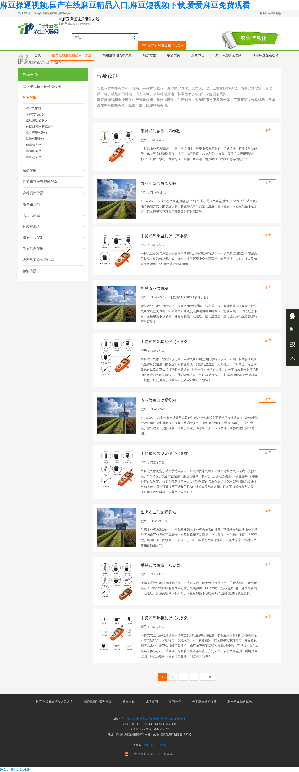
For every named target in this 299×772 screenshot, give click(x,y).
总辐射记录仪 (35, 138)
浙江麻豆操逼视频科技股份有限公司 (148, 718)
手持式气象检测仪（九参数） (166, 618)
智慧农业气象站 (154, 288)
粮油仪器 (30, 271)
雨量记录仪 (33, 157)
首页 (38, 55)
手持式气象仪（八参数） (162, 565)
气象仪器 (58, 62)
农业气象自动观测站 (158, 400)
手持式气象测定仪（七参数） (166, 453)
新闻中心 (197, 55)
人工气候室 (31, 215)
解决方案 (149, 55)
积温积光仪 (33, 145)
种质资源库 (31, 226)
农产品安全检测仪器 (38, 260)
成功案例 (173, 55)
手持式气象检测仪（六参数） (166, 341)
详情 (268, 130)
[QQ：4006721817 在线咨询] (292, 316)
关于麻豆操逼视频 (228, 55)
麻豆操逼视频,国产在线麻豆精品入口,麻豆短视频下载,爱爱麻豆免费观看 (125, 5)
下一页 (208, 677)
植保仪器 (30, 171)
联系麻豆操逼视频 (270, 13)
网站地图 (7, 770)
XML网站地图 (177, 718)
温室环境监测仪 (36, 132)
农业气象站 (33, 108)
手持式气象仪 (35, 114)
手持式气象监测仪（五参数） (166, 236)
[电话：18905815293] (292, 330)
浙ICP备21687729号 (155, 745)
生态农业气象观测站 (158, 512)
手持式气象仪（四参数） (162, 131)
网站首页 (23, 59)
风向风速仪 (33, 151)
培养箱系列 (31, 204)
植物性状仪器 (33, 237)
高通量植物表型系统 (117, 55)
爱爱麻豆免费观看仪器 (40, 182)
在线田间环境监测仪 (39, 126)
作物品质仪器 (33, 249)
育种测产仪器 (33, 193)
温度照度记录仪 (36, 120)
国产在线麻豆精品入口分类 (161, 50)
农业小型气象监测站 (158, 183)
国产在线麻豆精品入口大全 (71, 55)
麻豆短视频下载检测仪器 (42, 86)
